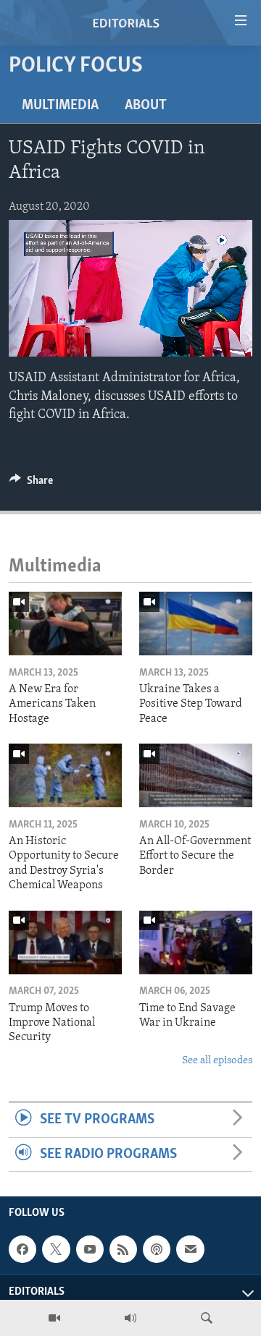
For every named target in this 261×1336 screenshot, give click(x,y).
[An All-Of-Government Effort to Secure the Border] (195, 775)
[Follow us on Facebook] (22, 1249)
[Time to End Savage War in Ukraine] (195, 942)
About (146, 105)
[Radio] (130, 1318)
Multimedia (60, 105)
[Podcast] (156, 1249)
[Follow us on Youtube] (90, 1249)
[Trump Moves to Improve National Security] (65, 942)
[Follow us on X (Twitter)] (56, 1249)
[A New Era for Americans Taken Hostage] (65, 623)
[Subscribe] (190, 1249)
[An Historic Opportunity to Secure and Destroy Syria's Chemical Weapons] (65, 775)
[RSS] (123, 1249)
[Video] (54, 1318)
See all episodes (217, 1060)
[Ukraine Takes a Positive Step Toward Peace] (195, 623)
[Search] (206, 1318)
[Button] (31, 484)
